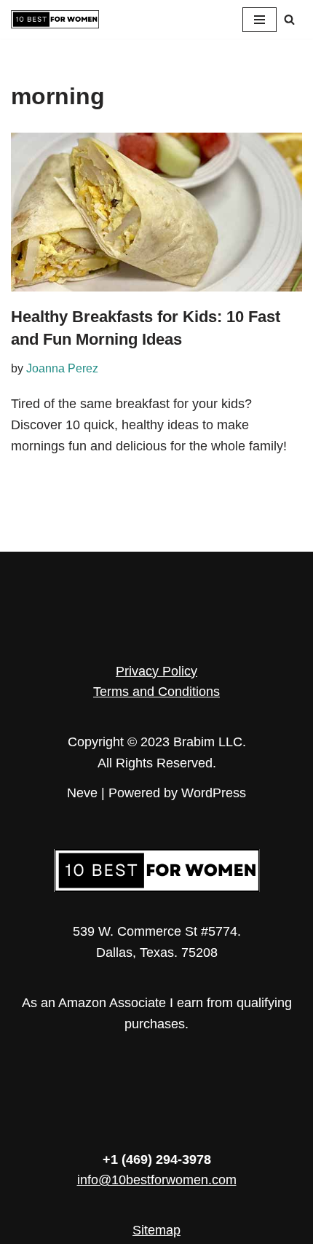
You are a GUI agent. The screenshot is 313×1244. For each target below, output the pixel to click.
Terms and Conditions (156, 691)
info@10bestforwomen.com (157, 1180)
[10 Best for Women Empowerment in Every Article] (55, 19)
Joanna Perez (62, 368)
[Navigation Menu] (259, 19)
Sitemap (156, 1230)
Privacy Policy (156, 671)
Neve (82, 793)
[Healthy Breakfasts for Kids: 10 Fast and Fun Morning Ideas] (156, 212)
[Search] (289, 19)
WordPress (213, 793)
